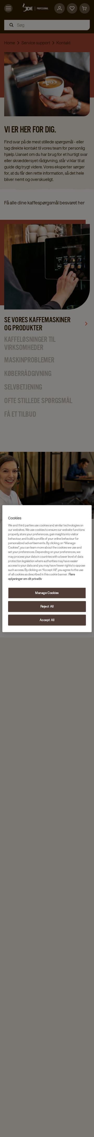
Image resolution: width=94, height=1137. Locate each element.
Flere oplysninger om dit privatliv (41, 576)
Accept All (47, 620)
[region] (47, 568)
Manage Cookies (47, 593)
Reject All (47, 606)
